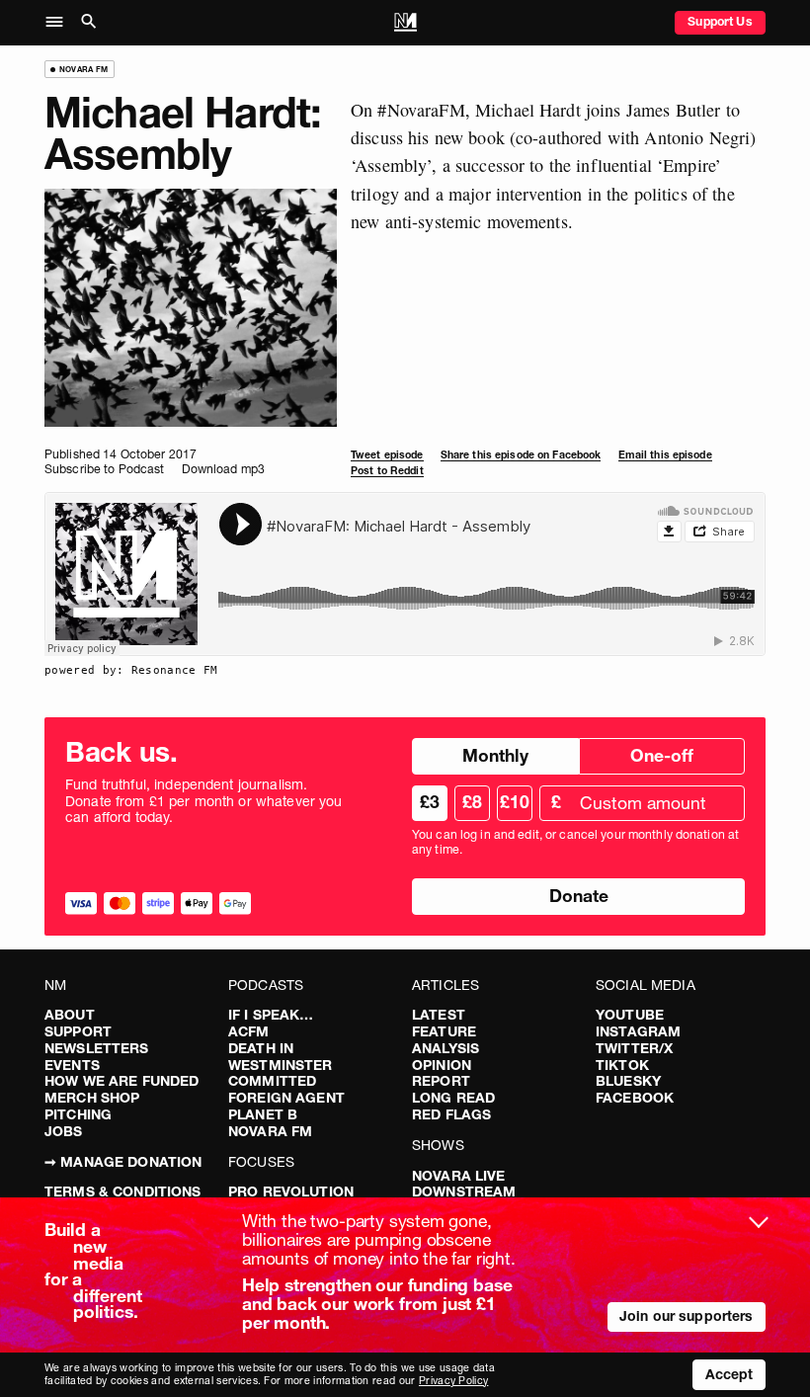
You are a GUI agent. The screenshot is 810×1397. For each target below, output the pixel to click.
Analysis (445, 1048)
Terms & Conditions (123, 1191)
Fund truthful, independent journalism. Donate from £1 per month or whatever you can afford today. (204, 801)
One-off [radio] (661, 755)
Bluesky (628, 1081)
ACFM (249, 1031)
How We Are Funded (121, 1081)
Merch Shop (91, 1098)
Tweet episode (387, 455)
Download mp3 (223, 468)
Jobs (63, 1131)
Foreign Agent (286, 1098)
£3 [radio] (430, 801)
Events (72, 1065)
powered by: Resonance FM (131, 670)
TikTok (622, 1065)
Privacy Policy (453, 1380)
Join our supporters (686, 1316)
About (69, 1015)
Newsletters (96, 1048)
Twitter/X (634, 1048)
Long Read (453, 1098)
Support (78, 1031)
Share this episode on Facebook (521, 455)
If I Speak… (271, 1015)
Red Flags (451, 1114)
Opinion (441, 1065)
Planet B (262, 1114)
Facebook (635, 1098)
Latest (438, 1015)
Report (441, 1081)
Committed (272, 1081)
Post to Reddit (387, 470)
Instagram (638, 1031)
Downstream (464, 1191)
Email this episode (665, 455)
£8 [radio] (472, 801)
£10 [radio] (514, 801)
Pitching (78, 1114)
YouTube (630, 1015)
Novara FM (270, 1131)
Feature (444, 1031)
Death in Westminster (280, 1056)
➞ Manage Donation (123, 1162)
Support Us (720, 21)
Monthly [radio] (495, 755)
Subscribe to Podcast (104, 468)
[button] (59, 23)
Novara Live (459, 1176)
